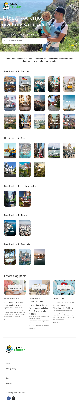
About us (9, 383)
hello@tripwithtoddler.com (15, 393)
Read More (7, 320)
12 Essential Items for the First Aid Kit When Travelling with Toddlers (63, 305)
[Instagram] (13, 398)
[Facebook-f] (9, 398)
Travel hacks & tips (36, 301)
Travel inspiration (11, 298)
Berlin (11, 46)
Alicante (17, 46)
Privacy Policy (11, 369)
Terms (8, 363)
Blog (7, 378)
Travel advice (34, 298)
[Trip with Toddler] (12, 6)
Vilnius (24, 46)
